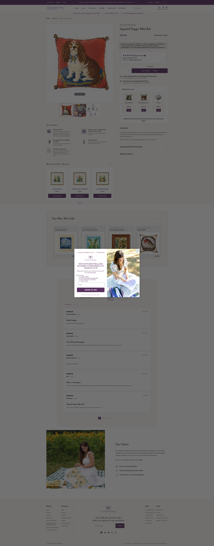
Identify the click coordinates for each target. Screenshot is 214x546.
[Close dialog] (137, 250)
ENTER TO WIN (91, 290)
